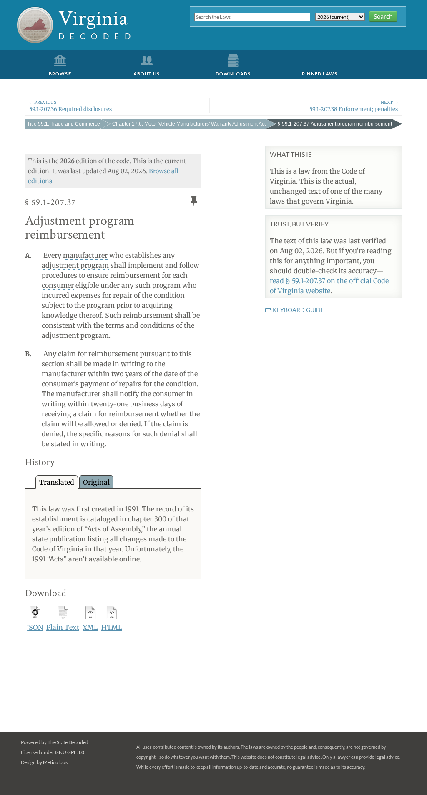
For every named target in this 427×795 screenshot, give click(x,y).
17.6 (189, 124)
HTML (111, 627)
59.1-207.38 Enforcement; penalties (353, 106)
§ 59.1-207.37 (335, 124)
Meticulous (55, 762)
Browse (60, 73)
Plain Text (62, 627)
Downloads (233, 73)
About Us (146, 73)
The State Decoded (68, 742)
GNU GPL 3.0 (69, 752)
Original (96, 482)
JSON (35, 627)
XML (90, 627)
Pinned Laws (319, 73)
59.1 (63, 124)
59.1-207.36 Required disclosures (70, 106)
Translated (56, 482)
